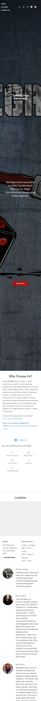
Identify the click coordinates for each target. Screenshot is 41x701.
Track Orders (12, 463)
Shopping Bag (12, 471)
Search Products (12, 455)
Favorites (28, 463)
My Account (28, 455)
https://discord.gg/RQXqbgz (12, 419)
